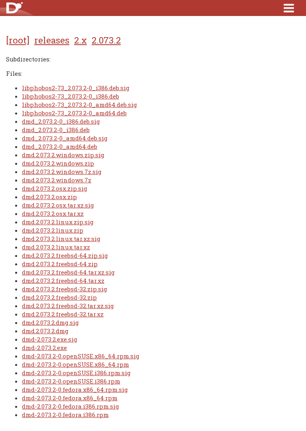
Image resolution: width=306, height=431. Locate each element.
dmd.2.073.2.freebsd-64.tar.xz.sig (68, 272)
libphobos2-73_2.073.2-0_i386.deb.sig (75, 88)
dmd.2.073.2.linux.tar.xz (56, 247)
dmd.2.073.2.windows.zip (58, 163)
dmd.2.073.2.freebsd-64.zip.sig (65, 255)
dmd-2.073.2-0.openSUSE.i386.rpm (71, 381)
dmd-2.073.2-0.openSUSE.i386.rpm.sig (76, 373)
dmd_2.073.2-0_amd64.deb (59, 146)
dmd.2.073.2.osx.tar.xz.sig (58, 205)
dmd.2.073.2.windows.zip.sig (63, 155)
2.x (80, 40)
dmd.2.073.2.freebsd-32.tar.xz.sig (68, 306)
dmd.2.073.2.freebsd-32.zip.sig (64, 289)
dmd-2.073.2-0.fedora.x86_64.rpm (70, 398)
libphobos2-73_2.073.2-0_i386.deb (70, 96)
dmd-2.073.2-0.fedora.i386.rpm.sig (70, 406)
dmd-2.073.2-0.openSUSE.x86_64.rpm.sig (80, 356)
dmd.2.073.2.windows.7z (56, 180)
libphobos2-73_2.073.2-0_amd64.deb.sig (79, 105)
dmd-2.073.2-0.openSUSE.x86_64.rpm (75, 364)
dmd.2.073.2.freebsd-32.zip (59, 297)
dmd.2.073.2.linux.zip (52, 230)
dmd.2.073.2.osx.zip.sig (54, 188)
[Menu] (289, 8)
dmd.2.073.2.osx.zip (49, 197)
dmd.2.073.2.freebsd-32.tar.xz (63, 314)
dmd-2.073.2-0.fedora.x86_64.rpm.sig (75, 389)
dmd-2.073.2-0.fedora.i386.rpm (65, 415)
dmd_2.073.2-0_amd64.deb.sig (65, 138)
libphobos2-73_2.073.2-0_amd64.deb (74, 113)
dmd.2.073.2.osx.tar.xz (53, 213)
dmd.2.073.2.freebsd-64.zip (60, 264)
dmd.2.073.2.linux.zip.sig (58, 222)
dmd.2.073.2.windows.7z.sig (62, 172)
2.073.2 (106, 40)
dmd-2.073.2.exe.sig (49, 339)
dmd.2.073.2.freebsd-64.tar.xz (63, 281)
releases (51, 40)
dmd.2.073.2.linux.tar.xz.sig (61, 239)
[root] (17, 40)
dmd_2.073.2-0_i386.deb (56, 130)
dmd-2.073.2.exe (44, 348)
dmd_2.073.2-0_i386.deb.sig (61, 121)
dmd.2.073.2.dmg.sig (50, 322)
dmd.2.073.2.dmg (45, 331)
